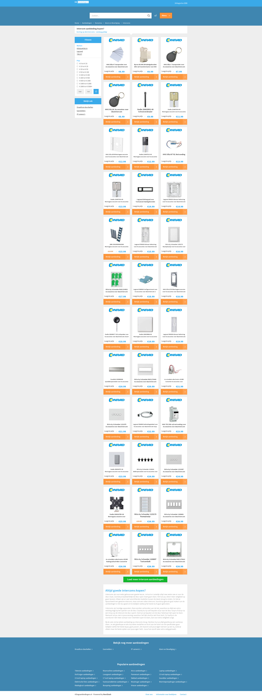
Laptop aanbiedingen (167, 670)
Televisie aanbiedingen (83, 670)
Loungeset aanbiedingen (112, 674)
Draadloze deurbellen (85, 107)
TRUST (79, 54)
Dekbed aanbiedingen (139, 678)
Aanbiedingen (87, 23)
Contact (183, 694)
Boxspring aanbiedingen (112, 685)
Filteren (88, 39)
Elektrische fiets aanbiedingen (86, 682)
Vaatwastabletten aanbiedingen (115, 682)
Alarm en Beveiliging (112, 23)
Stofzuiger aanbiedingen (84, 674)
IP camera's (81, 114)
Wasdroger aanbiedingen (140, 682)
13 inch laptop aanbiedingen (169, 674)
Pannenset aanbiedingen (140, 674)
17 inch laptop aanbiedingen (113, 678)
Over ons (149, 694)
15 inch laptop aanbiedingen (85, 678)
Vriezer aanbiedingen (139, 685)
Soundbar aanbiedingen (168, 678)
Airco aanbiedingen (138, 670)
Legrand (80, 51)
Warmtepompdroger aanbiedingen (172, 682)
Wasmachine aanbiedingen (113, 670)
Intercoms (126, 23)
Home (77, 23)
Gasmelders (81, 111)
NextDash (107, 694)
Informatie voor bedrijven (166, 694)
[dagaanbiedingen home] (82, 2)
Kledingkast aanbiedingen (85, 685)
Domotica (98, 23)
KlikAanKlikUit (82, 48)
